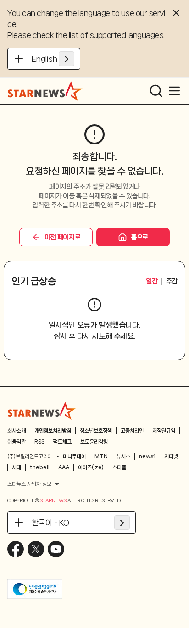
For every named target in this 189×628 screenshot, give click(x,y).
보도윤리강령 (94, 442)
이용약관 (16, 442)
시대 (16, 467)
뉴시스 (123, 456)
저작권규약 (163, 430)
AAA (63, 467)
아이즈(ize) (91, 467)
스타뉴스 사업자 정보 (29, 484)
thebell (40, 467)
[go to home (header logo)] (45, 91)
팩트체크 (62, 442)
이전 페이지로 (62, 237)
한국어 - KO (50, 522)
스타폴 (119, 467)
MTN (101, 456)
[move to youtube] (56, 549)
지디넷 (171, 456)
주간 (172, 281)
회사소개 (16, 430)
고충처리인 (132, 430)
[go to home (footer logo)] (41, 410)
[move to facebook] (15, 549)
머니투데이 (74, 456)
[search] (156, 90)
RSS (39, 442)
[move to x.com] (36, 549)
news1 (147, 456)
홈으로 (139, 237)
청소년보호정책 (96, 430)
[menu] (174, 90)
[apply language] (66, 58)
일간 (151, 281)
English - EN (53, 59)
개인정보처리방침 (52, 430)
